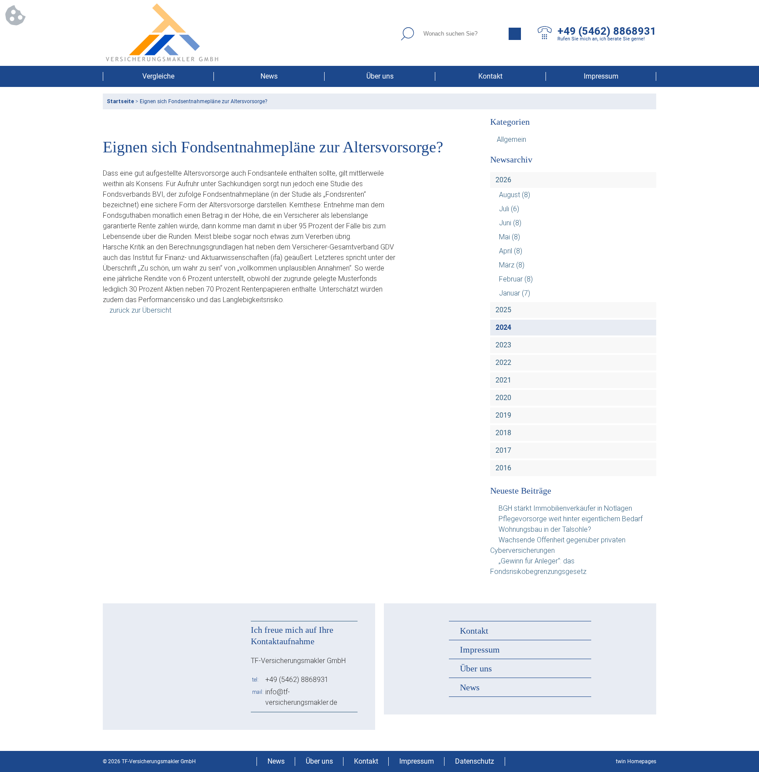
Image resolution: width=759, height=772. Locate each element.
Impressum (601, 76)
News (269, 76)
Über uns (380, 76)
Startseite (120, 101)
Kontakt (490, 76)
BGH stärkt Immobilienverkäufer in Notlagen (565, 508)
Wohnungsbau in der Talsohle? (545, 529)
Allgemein (511, 139)
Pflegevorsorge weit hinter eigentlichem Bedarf (571, 519)
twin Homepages (636, 761)
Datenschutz (474, 761)
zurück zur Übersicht (140, 310)
